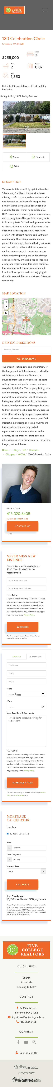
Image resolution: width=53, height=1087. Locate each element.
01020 (21, 454)
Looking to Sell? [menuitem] (26, 987)
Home (5, 450)
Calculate (22, 884)
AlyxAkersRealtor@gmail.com (28, 1017)
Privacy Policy (29, 615)
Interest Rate (13, 866)
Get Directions (26, 358)
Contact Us (16, 657)
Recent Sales (23, 519)
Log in (23, 1052)
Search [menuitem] (26, 977)
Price (9, 842)
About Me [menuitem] (26, 982)
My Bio (9, 534)
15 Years (25, 833)
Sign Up (32, 1052)
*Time (9, 701)
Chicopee (10, 454)
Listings (15, 450)
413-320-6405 (18, 513)
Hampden (34, 450)
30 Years (13, 833)
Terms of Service (19, 795)
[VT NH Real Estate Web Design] (26, 1079)
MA (24, 450)
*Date (9, 688)
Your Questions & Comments (20, 713)
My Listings (11, 519)
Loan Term (11, 827)
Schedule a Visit (36, 657)
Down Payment (14, 854)
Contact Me (22, 526)
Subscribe (22, 626)
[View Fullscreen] (6, 313)
